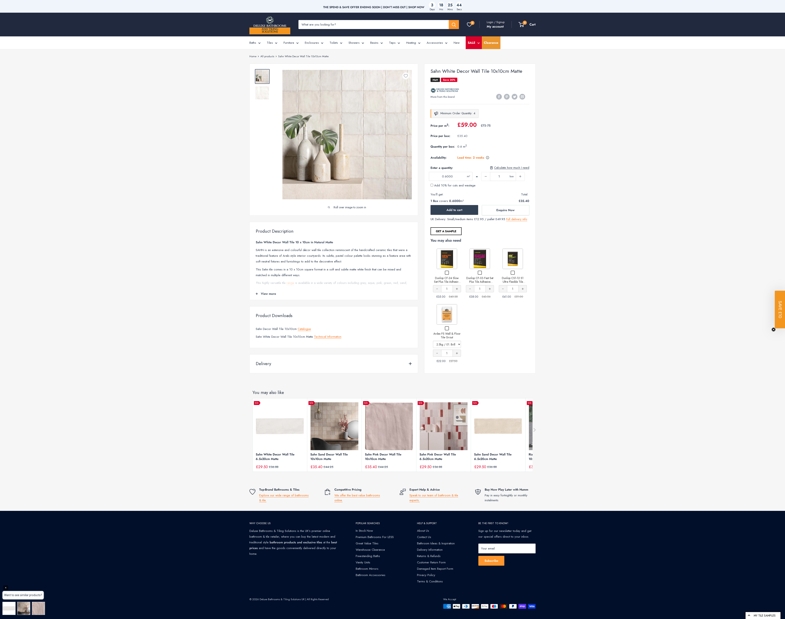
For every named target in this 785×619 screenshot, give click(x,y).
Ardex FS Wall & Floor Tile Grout (447, 335)
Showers (354, 42)
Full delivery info (516, 219)
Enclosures (312, 42)
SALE (471, 42)
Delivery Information (430, 549)
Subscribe (491, 560)
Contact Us (424, 537)
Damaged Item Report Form (435, 568)
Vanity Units (363, 562)
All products (267, 56)
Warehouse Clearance (370, 549)
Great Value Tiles (367, 543)
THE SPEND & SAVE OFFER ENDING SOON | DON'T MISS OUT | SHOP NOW (373, 7)
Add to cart (454, 210)
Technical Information (327, 336)
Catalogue (304, 329)
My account (495, 26)
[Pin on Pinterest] (507, 96)
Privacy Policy (426, 575)
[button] (780, 309)
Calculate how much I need (511, 168)
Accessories (435, 42)
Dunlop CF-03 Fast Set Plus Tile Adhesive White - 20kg (479, 281)
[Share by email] (522, 96)
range (290, 283)
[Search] (454, 24)
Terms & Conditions (430, 581)
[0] (469, 24)
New (457, 42)
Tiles (270, 42)
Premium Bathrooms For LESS (375, 537)
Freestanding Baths (368, 556)
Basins (374, 42)
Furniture (289, 42)
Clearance (491, 42)
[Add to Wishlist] (406, 76)
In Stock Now (364, 530)
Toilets (334, 42)
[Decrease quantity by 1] (485, 176)
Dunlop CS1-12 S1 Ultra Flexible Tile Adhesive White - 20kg (512, 281)
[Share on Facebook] (499, 96)
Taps (392, 42)
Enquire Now (505, 210)
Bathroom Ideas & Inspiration (436, 543)
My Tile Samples (765, 615)
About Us (423, 530)
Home (252, 56)
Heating (411, 42)
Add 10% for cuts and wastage (454, 185)
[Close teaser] (774, 329)
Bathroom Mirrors (367, 568)
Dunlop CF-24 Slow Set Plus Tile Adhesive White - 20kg (447, 281)
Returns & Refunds (429, 556)
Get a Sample (446, 231)
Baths (252, 42)
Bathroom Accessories (370, 575)
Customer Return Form (431, 562)
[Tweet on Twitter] (514, 96)
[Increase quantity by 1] (520, 176)
